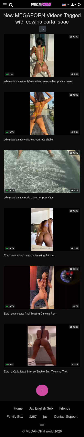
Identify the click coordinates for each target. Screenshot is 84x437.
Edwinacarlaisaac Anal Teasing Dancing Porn (30, 313)
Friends (64, 408)
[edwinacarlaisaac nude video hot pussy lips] (42, 171)
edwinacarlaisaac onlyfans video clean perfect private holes (38, 81)
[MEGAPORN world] (41, 4)
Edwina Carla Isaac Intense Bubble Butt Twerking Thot (35, 371)
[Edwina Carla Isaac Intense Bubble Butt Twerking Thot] (42, 345)
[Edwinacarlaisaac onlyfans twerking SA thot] (42, 229)
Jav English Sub (41, 408)
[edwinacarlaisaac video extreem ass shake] (42, 113)
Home (18, 408)
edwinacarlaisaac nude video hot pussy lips (28, 197)
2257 (33, 416)
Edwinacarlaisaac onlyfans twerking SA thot (29, 255)
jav (45, 416)
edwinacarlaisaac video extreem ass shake (28, 139)
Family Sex (15, 416)
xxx (42, 424)
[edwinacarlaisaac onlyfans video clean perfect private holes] (42, 55)
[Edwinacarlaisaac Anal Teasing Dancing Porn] (42, 287)
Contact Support (65, 416)
